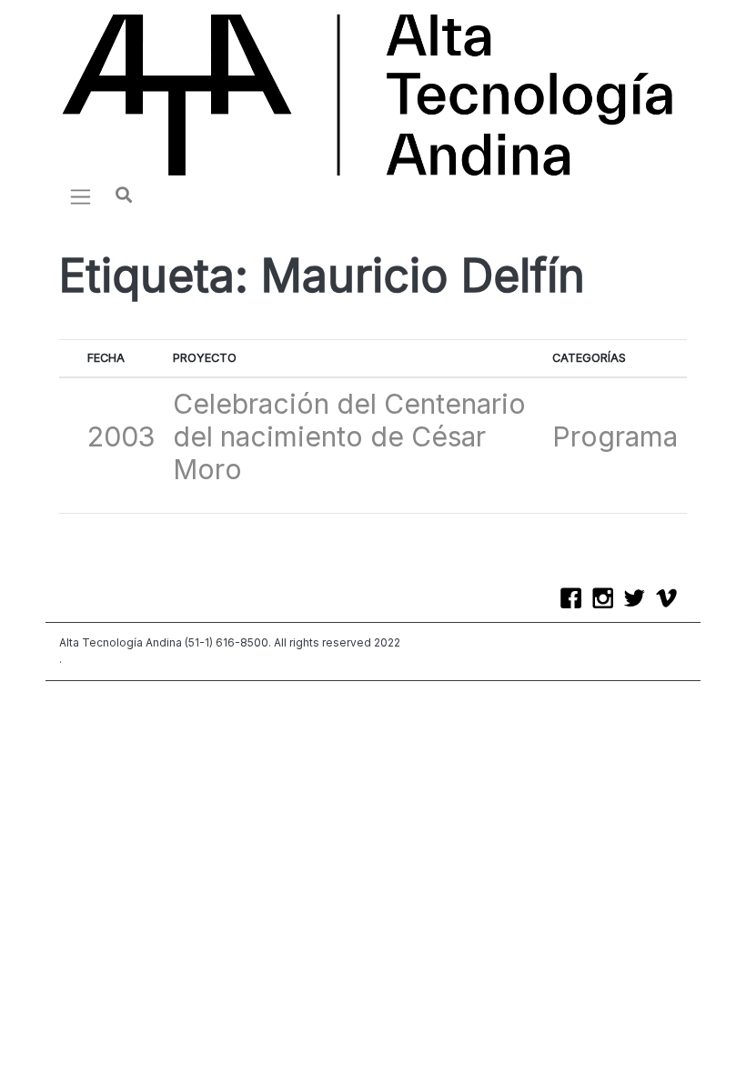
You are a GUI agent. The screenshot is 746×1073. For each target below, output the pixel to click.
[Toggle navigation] (80, 196)
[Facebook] (575, 600)
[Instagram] (607, 600)
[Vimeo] (671, 600)
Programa (615, 436)
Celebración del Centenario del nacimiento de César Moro (349, 436)
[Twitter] (639, 600)
